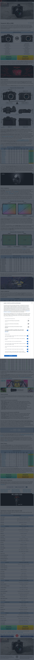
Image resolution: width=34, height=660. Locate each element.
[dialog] (17, 330)
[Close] (32, 303)
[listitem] (17, 318)
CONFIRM (10, 355)
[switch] (28, 320)
